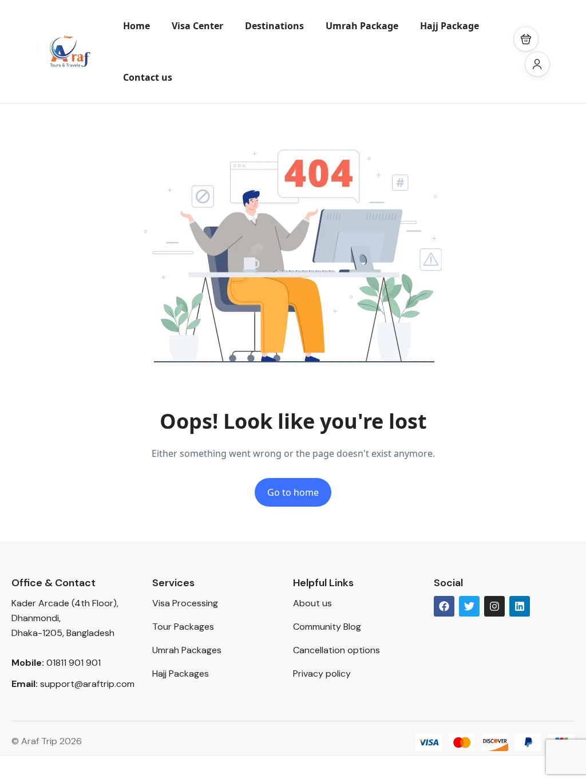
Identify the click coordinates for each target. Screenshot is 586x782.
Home (136, 25)
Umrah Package (362, 25)
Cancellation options (336, 650)
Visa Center (197, 25)
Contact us (147, 77)
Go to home (293, 492)
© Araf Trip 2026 (46, 741)
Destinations (274, 25)
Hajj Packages (180, 674)
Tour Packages (183, 627)
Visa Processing (185, 603)
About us (312, 603)
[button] (526, 39)
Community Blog (327, 627)
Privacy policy (322, 674)
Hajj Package (449, 25)
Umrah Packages (186, 650)
